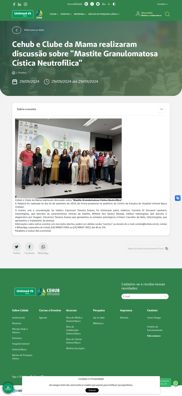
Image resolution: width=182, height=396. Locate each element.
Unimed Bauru (19, 349)
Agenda (43, 317)
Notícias (124, 317)
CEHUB (53, 14)
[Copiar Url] (167, 248)
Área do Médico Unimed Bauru (74, 319)
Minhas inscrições (75, 348)
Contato (161, 4)
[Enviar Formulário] (165, 296)
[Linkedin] (20, 4)
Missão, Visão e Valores (20, 331)
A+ (104, 4)
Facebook (29, 253)
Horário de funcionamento (155, 328)
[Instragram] (25, 4)
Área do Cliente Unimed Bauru (74, 341)
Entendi (92, 390)
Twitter (16, 253)
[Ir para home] (39, 14)
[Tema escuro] (114, 4)
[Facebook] (14, 4)
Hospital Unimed (20, 343)
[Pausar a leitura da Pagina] (92, 4)
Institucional (18, 317)
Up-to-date (99, 317)
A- (109, 4)
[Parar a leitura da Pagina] (98, 4)
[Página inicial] (13, 72)
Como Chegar (154, 317)
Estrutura (17, 338)
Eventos (65, 14)
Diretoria (16, 323)
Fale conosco (154, 335)
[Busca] (167, 14)
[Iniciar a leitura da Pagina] (86, 4)
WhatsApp (43, 253)
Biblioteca (98, 323)
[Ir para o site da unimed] (22, 14)
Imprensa (79, 14)
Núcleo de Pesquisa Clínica (103, 14)
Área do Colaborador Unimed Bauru (73, 330)
